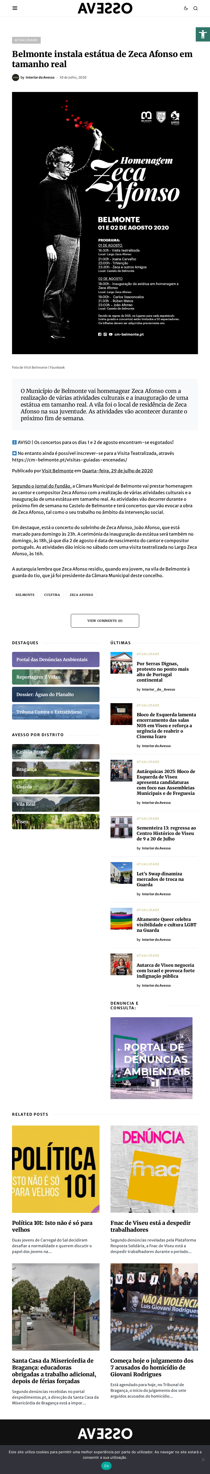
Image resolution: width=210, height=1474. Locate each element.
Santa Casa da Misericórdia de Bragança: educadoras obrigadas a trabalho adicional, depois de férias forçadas (54, 1371)
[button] (203, 34)
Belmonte (25, 595)
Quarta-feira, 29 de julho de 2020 (117, 470)
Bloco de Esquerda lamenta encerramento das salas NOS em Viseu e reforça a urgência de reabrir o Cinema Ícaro (166, 725)
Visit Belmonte (58, 470)
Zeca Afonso (81, 595)
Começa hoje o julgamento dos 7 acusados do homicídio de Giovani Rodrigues (152, 1367)
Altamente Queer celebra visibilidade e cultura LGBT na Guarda (167, 925)
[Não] (203, 1459)
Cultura (52, 595)
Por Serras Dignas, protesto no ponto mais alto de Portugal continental (163, 672)
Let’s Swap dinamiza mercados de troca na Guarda (160, 879)
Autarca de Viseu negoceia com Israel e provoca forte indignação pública (166, 970)
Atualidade (26, 40)
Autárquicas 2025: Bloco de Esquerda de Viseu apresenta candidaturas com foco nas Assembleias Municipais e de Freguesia (166, 782)
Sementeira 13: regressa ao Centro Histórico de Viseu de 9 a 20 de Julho (166, 833)
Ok (106, 1466)
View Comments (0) (105, 621)
